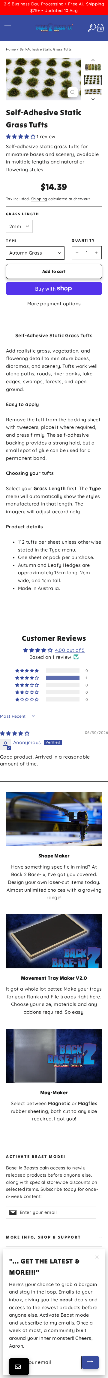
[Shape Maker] (54, 819)
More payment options (54, 304)
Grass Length (22, 214)
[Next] (93, 97)
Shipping (39, 199)
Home (11, 49)
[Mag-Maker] (54, 1056)
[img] (14, 733)
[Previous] (93, 61)
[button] (21, 136)
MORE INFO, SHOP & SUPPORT (43, 1237)
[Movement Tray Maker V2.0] (54, 941)
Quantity (83, 240)
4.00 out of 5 (70, 650)
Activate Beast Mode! (36, 1156)
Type (11, 240)
